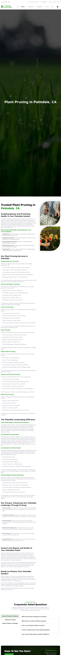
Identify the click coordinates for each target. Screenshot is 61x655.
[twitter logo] (4, 2)
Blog (52, 6)
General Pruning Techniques (10, 616)
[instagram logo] (7, 2)
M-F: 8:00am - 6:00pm (55, 1)
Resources (47, 6)
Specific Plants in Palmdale (10, 623)
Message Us (44, 1)
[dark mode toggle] (57, 6)
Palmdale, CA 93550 (34, 1)
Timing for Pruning (10, 619)
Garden (23, 6)
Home (18, 6)
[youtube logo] (9, 2)
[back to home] (6, 6)
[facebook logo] (2, 2)
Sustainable (39, 6)
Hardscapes (30, 6)
